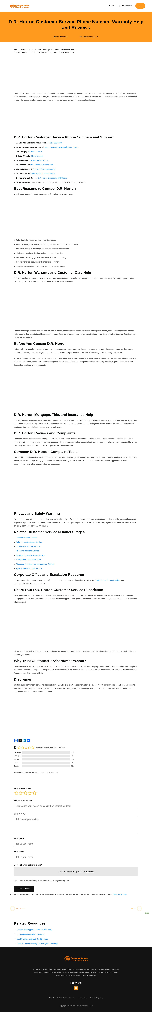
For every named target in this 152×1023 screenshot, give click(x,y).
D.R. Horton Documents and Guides (52, 178)
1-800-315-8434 (35, 152)
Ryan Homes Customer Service (29, 568)
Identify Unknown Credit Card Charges (32, 939)
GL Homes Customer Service (28, 546)
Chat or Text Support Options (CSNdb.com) (34, 930)
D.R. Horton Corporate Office (108, 580)
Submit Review (24, 889)
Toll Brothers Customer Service (28, 560)
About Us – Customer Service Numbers (62, 998)
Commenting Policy (120, 894)
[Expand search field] (140, 6)
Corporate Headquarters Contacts (30, 934)
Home (16, 50)
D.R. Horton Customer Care (41, 165)
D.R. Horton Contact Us (38, 160)
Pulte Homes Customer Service (29, 542)
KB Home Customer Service (27, 551)
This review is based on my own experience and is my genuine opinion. (43, 881)
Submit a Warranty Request (44, 169)
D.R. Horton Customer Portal (43, 174)
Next (133, 908)
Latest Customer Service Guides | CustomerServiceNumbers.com (48, 50)
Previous (21, 908)
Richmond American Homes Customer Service (35, 564)
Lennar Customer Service (26, 538)
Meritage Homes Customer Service (30, 555)
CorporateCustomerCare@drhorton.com (61, 147)
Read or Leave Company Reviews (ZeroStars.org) (37, 944)
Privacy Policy (82, 998)
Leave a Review (60, 37)
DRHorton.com (37, 156)
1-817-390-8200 (55, 143)
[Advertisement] (76, 70)
